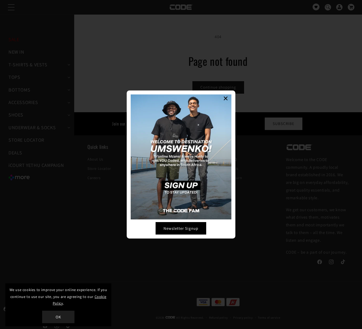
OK (58, 316)
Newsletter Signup (181, 228)
